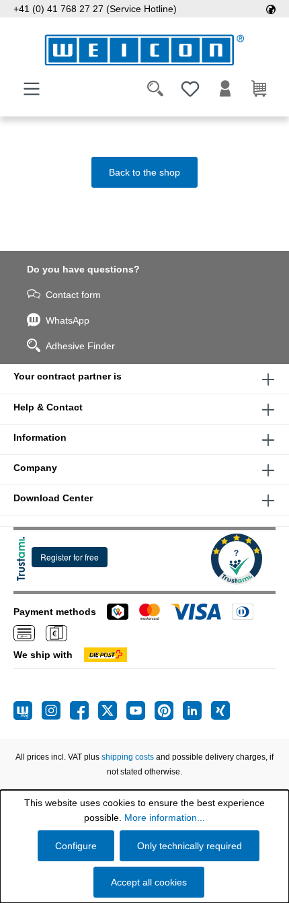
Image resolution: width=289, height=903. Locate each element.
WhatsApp (67, 320)
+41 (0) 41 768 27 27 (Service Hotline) (95, 8)
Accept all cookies (149, 882)
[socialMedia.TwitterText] (112, 710)
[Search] (155, 89)
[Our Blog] (27, 710)
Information (40, 437)
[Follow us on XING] (220, 710)
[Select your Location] (271, 8)
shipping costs (127, 757)
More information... (164, 817)
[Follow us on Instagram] (56, 710)
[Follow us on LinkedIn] (197, 710)
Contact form (73, 294)
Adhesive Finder (80, 345)
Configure (76, 845)
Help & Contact (48, 407)
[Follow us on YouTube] (140, 710)
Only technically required (189, 845)
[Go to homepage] (144, 50)
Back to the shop (144, 172)
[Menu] (31, 88)
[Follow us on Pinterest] (169, 710)
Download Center (53, 498)
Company (35, 467)
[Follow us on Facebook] (84, 710)
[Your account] (225, 89)
